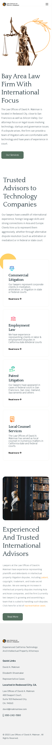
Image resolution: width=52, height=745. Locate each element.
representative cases (34, 605)
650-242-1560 (13, 715)
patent (44, 577)
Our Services (12, 155)
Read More (12, 616)
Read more (14, 299)
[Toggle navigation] (47, 3)
